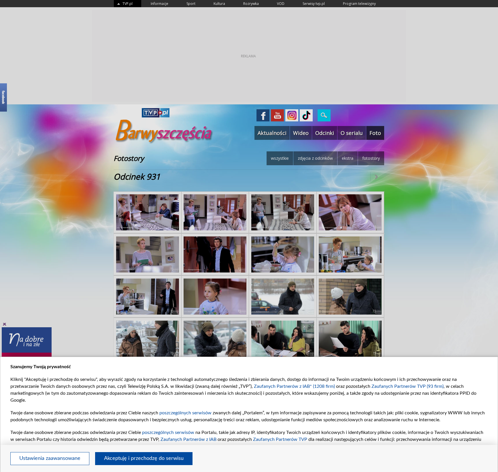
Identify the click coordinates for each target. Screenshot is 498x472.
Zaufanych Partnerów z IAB (188, 439)
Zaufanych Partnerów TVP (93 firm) (407, 386)
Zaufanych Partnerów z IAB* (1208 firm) (294, 386)
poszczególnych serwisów (185, 413)
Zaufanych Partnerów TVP (280, 439)
